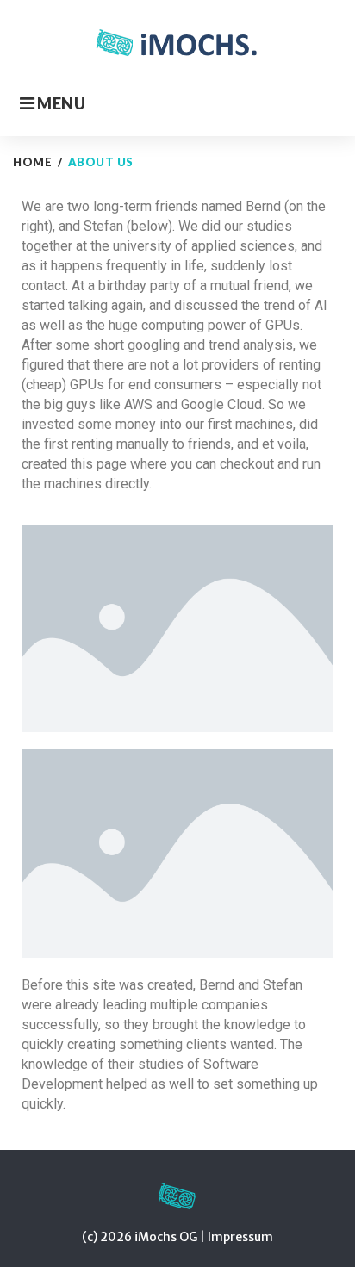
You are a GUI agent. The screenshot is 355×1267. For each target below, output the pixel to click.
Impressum (240, 1237)
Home (32, 162)
